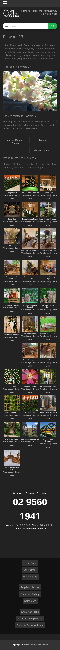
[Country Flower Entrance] (48, 437)
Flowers (42, 140)
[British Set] (12, 216)
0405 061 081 (47, 525)
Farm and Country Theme (15, 141)
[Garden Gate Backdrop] (48, 410)
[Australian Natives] (12, 303)
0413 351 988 (23, 525)
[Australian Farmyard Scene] (48, 303)
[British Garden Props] (30, 216)
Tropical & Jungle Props (30, 618)
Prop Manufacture (30, 587)
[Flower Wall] (12, 384)
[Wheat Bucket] (12, 243)
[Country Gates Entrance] (30, 437)
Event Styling (30, 576)
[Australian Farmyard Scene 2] (30, 303)
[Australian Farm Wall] (12, 332)
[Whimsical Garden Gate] (48, 384)
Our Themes (30, 569)
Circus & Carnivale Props (30, 625)
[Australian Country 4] (30, 331)
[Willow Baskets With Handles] (12, 465)
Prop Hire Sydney (30, 594)
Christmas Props (30, 611)
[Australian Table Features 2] (12, 274)
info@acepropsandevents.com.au (40, 11)
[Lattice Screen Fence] (12, 410)
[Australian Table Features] (30, 274)
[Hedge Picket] (12, 190)
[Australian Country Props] (48, 274)
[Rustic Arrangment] (30, 357)
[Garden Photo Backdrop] (30, 190)
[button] (5, 3)
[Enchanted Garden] (12, 437)
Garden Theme (41, 150)
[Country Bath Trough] (48, 331)
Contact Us (30, 601)
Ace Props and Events (38, 645)
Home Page (30, 563)
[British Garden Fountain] (48, 216)
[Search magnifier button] (52, 26)
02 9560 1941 (50, 14)
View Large (8, 195)
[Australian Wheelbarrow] (30, 248)
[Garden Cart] (48, 190)
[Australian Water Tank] (48, 248)
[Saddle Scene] (48, 357)
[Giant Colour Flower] (30, 384)
